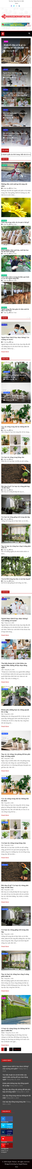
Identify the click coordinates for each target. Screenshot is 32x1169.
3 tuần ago (8, 77)
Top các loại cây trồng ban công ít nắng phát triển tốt (16, 546)
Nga (16, 53)
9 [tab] (25, 61)
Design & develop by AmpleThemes (16, 1164)
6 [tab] (17, 61)
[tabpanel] (16, 51)
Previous (3, 51)
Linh (16, 99)
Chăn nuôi (4, 165)
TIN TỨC (6, 41)
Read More (5, 352)
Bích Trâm (14, 188)
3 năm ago (8, 138)
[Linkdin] (19, 6)
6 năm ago (6, 188)
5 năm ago (9, 53)
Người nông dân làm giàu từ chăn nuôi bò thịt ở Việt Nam (15, 309)
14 (11, 1049)
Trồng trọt (6, 371)
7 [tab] (20, 61)
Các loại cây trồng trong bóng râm (12, 457)
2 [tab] (7, 61)
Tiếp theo (17, 1049)
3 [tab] (9, 61)
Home (16, 3)
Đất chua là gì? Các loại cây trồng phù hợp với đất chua (15, 487)
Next (28, 51)
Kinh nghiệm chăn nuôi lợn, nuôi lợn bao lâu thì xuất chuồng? (15, 250)
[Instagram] (16, 6)
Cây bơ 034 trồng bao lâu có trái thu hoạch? (16, 579)
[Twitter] (14, 6)
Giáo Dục (5, 69)
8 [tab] (22, 61)
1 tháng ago (9, 99)
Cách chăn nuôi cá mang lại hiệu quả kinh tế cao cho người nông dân (15, 277)
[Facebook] (11, 6)
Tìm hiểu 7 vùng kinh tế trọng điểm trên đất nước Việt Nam (16, 47)
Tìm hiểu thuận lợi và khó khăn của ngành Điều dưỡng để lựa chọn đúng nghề (15, 95)
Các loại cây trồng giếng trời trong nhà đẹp (15, 517)
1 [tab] (4, 61)
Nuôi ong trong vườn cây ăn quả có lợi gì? (15, 222)
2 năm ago (8, 117)
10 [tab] (27, 61)
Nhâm (15, 138)
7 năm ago (6, 253)
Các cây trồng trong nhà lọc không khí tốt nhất (15, 427)
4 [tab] (12, 61)
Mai (16, 379)
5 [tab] (15, 61)
